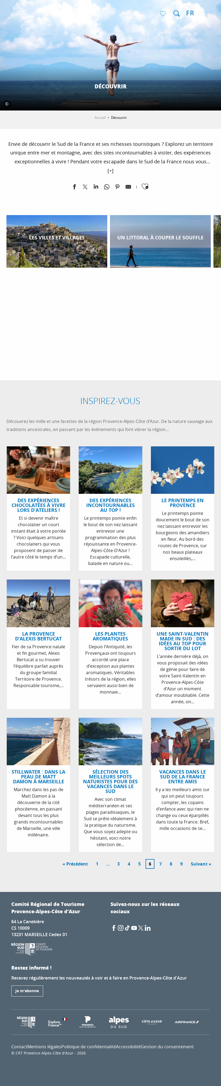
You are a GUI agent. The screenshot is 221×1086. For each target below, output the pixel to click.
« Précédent (75, 864)
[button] (176, 13)
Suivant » (201, 864)
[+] (110, 170)
